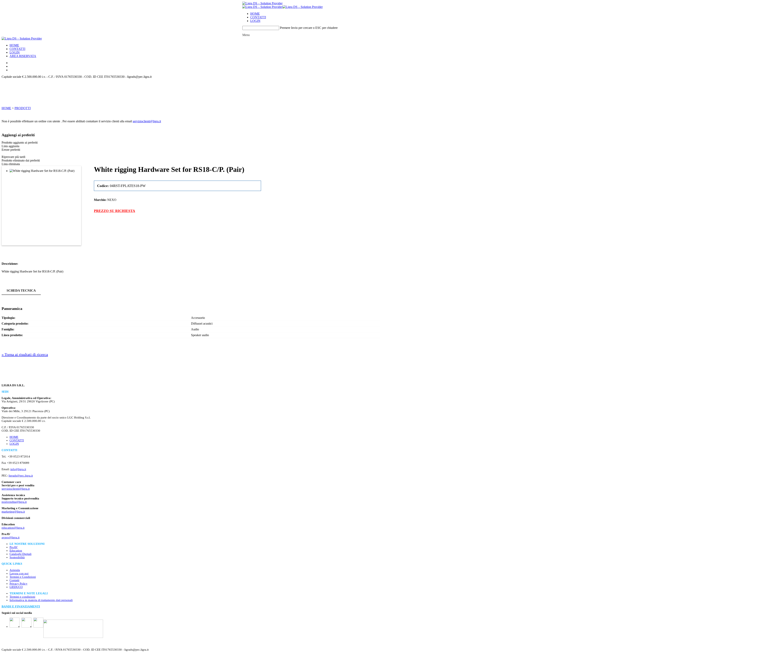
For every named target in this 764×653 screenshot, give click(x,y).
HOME (255, 13)
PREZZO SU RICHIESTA (114, 211)
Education (16, 550)
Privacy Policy (18, 583)
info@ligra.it (18, 469)
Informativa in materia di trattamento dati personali (41, 600)
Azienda (15, 570)
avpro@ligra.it (10, 537)
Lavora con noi (19, 573)
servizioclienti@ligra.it (147, 121)
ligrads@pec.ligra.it (21, 475)
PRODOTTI (23, 108)
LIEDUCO (16, 587)
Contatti (14, 580)
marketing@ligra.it (13, 511)
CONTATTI (258, 17)
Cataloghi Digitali (20, 554)
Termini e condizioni (22, 596)
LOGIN (255, 20)
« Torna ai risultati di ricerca (25, 354)
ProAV (14, 547)
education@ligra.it (13, 527)
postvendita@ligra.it (14, 501)
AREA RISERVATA (23, 56)
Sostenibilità (17, 557)
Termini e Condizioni (23, 576)
